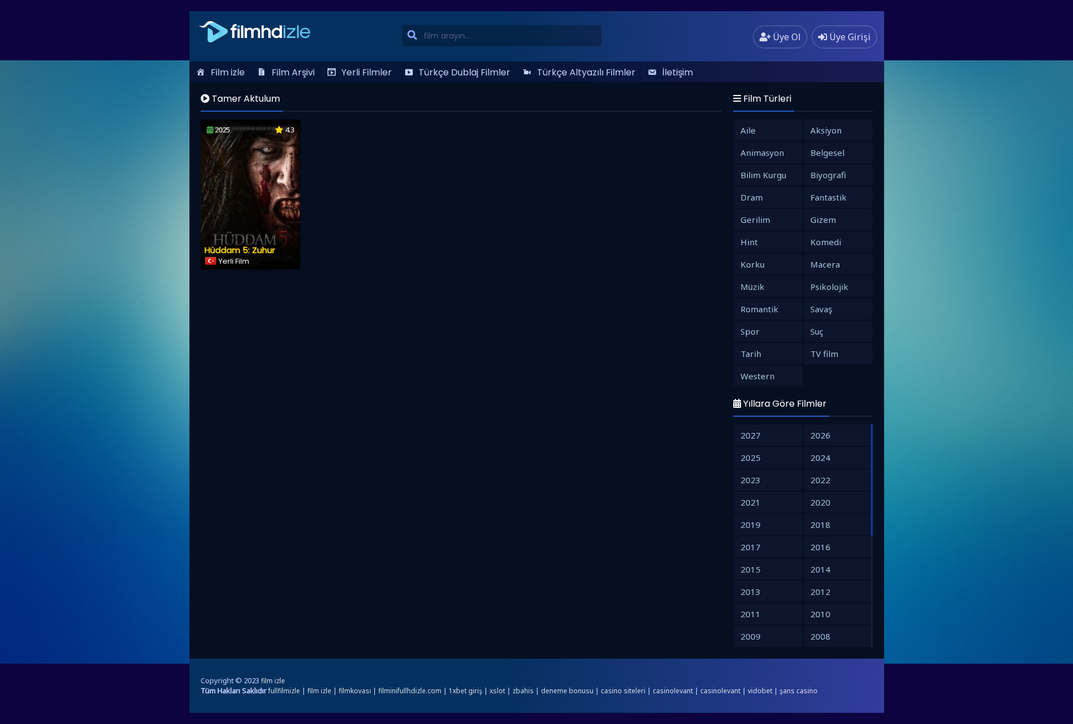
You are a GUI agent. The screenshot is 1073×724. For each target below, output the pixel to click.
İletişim (677, 72)
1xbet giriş (465, 691)
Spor (749, 331)
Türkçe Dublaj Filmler (464, 72)
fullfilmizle (284, 691)
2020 (820, 502)
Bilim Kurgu (763, 174)
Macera (825, 264)
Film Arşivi (293, 72)
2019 (750, 524)
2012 (820, 591)
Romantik (759, 309)
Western (757, 376)
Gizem (823, 219)
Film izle (228, 72)
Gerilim (755, 219)
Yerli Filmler (366, 72)
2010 (820, 614)
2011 (750, 614)
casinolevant (673, 691)
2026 (820, 435)
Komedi (825, 241)
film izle (273, 680)
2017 (750, 546)
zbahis (523, 691)
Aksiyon (826, 130)
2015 (750, 569)
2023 (750, 479)
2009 (750, 636)
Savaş (821, 309)
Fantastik (828, 197)
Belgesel (827, 152)
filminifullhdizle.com (409, 691)
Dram (751, 197)
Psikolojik (829, 286)
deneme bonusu (567, 691)
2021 (750, 502)
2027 (750, 435)
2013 (750, 591)
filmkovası (355, 691)
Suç (816, 331)
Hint (749, 241)
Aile (748, 130)
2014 (820, 569)
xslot (497, 691)
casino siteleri (623, 691)
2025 (750, 457)
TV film (824, 353)
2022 (820, 479)
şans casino (799, 691)
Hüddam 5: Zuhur (240, 250)
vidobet (760, 691)
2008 (820, 636)
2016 (820, 546)
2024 (820, 457)
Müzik (752, 286)
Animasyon (762, 152)
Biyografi (828, 174)
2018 (820, 524)
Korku (752, 264)
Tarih (750, 353)
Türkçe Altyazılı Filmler (586, 72)
